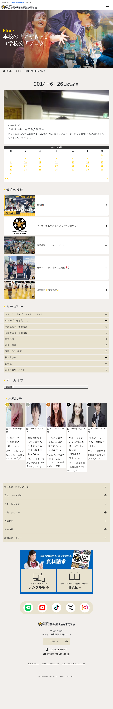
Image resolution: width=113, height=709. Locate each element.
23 (11, 170)
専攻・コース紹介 (13, 495)
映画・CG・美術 (13, 351)
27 (73, 170)
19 (56, 166)
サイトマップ (33, 663)
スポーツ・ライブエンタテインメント (24, 314)
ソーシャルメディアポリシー (73, 663)
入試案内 (8, 521)
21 (87, 166)
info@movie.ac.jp (58, 653)
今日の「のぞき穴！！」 (17, 320)
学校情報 (8, 529)
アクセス (54, 641)
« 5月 (8, 178)
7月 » (105, 178)
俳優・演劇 (10, 345)
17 (25, 166)
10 (25, 162)
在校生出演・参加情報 (16, 333)
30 (11, 173)
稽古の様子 (10, 339)
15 (102, 162)
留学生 (8, 363)
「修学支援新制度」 (18, 2)
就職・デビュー (12, 512)
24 (25, 170)
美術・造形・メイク (15, 369)
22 (102, 166)
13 (73, 162)
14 (87, 162)
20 (73, 166)
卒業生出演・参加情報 (16, 326)
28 (87, 170)
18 (40, 166)
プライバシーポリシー (50, 663)
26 (56, 170)
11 (40, 162)
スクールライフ (12, 504)
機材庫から (10, 357)
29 (102, 170)
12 (56, 162)
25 (40, 170)
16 (11, 166)
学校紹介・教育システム (16, 487)
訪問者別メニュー (13, 538)
